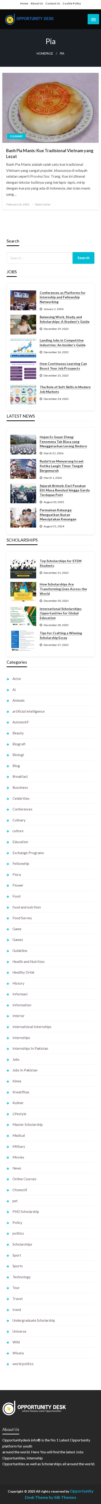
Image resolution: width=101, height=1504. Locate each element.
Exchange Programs (28, 853)
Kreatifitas (20, 1092)
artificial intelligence (28, 711)
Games (17, 939)
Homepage (45, 53)
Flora (16, 874)
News (16, 1168)
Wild (16, 1342)
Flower (17, 885)
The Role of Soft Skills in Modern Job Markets (65, 389)
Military (18, 1146)
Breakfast (20, 776)
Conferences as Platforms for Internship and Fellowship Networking (62, 297)
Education (20, 842)
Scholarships (22, 1244)
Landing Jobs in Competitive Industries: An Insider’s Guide (62, 342)
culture (17, 831)
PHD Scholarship (25, 1211)
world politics (23, 1364)
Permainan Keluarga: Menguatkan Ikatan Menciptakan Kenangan (58, 514)
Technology (21, 1277)
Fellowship (20, 863)
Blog (16, 766)
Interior (18, 1016)
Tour (16, 1288)
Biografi (18, 744)
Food (16, 896)
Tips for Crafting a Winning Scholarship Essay (61, 635)
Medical (18, 1135)
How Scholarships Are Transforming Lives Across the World (63, 588)
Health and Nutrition (28, 961)
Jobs (15, 1059)
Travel (17, 1298)
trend (16, 1309)
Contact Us (52, 3)
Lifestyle (19, 1114)
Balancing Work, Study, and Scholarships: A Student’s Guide (64, 319)
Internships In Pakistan (30, 1048)
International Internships (31, 1027)
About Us (37, 3)
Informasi (19, 994)
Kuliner (18, 1103)
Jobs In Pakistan (25, 1070)
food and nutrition (26, 907)
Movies (18, 1157)
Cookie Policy (71, 3)
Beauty (18, 733)
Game (16, 929)
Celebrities (21, 798)
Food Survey (22, 918)
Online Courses (24, 1179)
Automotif (20, 722)
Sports (17, 1266)
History (18, 983)
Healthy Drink (23, 972)
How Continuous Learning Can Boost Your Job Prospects (63, 366)
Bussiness (20, 787)
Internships (21, 1038)
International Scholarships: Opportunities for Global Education (61, 613)
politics (18, 1233)
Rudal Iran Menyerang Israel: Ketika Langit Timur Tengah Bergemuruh (62, 465)
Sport (16, 1255)
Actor (16, 678)
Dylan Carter (43, 204)
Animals (18, 700)
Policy (17, 1222)
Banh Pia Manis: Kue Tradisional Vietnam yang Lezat (49, 153)
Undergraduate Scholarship (33, 1320)
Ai (14, 689)
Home (24, 3)
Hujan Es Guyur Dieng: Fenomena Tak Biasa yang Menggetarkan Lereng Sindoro (63, 441)
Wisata (18, 1353)
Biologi (18, 755)
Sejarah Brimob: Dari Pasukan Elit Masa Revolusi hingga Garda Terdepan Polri (65, 490)
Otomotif (19, 1190)
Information (21, 1005)
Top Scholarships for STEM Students (61, 563)
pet (15, 1201)
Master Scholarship (27, 1124)
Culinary (16, 136)
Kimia (16, 1081)
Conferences (22, 809)
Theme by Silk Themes (55, 1497)
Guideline (19, 950)
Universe (19, 1331)
